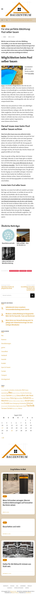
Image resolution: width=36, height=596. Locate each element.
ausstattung (4, 393)
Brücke (14, 393)
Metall (27, 401)
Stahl (24, 406)
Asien (26, 390)
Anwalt (6, 390)
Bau (3, 26)
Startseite (5, 585)
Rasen (11, 403)
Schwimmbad (23, 270)
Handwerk (4, 355)
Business (3, 339)
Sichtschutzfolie (4, 406)
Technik (3, 371)
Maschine (4, 400)
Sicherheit (30, 403)
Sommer (29, 270)
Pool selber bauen (14, 270)
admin (4, 36)
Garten (9, 395)
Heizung (13, 398)
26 (12, 430)
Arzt (23, 390)
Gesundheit (4, 351)
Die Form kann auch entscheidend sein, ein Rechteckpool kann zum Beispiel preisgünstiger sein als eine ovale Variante (18, 199)
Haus (31, 395)
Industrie (27, 398)
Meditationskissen (16, 401)
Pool (2, 403)
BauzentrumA (13, 591)
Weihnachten (15, 408)
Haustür (3, 398)
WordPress (28, 592)
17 (2, 428)
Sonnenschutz (12, 406)
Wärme (20, 408)
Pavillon (31, 401)
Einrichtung (28, 393)
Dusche (23, 393)
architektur (12, 390)
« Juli (2, 438)
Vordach (9, 408)
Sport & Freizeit (5, 367)
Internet (27, 210)
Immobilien (20, 398)
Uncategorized (5, 379)
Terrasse (4, 408)
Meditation (11, 401)
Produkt (3, 363)
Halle (27, 395)
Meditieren (23, 401)
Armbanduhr (18, 390)
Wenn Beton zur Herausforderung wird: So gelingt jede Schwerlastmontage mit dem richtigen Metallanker (19, 322)
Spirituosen (19, 406)
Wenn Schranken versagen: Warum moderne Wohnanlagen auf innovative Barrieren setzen (18, 502)
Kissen (32, 398)
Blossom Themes (15, 592)
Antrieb (2, 390)
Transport (4, 375)
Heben (8, 398)
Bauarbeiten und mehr (11, 526)
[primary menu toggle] (2, 9)
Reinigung (16, 403)
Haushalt (3, 359)
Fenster (3, 395)
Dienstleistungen (6, 343)
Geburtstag (14, 395)
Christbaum (18, 393)
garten (3, 347)
